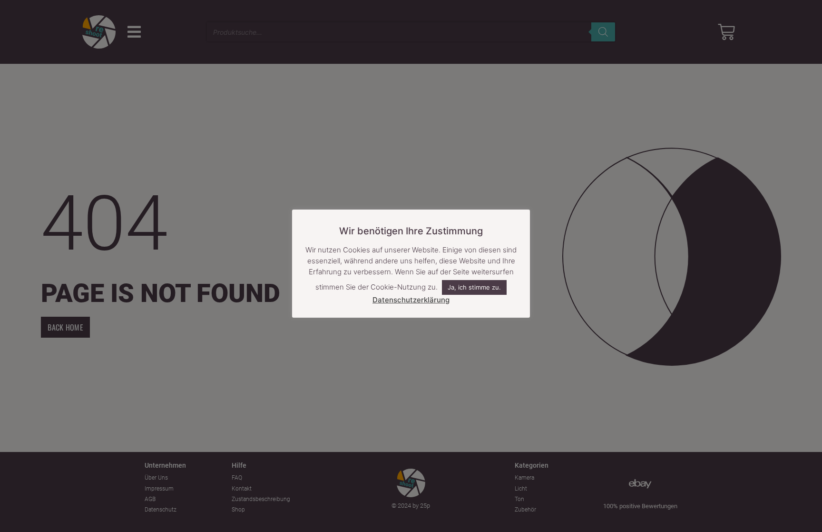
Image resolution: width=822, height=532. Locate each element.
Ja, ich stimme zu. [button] (474, 287)
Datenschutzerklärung (411, 299)
